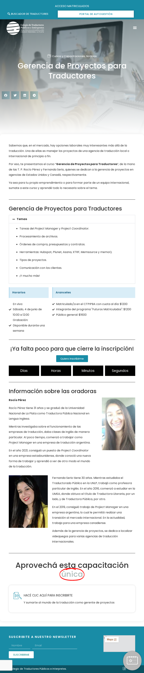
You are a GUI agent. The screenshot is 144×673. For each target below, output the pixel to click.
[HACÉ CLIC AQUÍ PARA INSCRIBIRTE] (17, 595)
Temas (22, 219)
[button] (135, 28)
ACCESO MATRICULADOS (72, 6)
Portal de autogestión (95, 14)
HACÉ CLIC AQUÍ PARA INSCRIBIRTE (48, 595)
